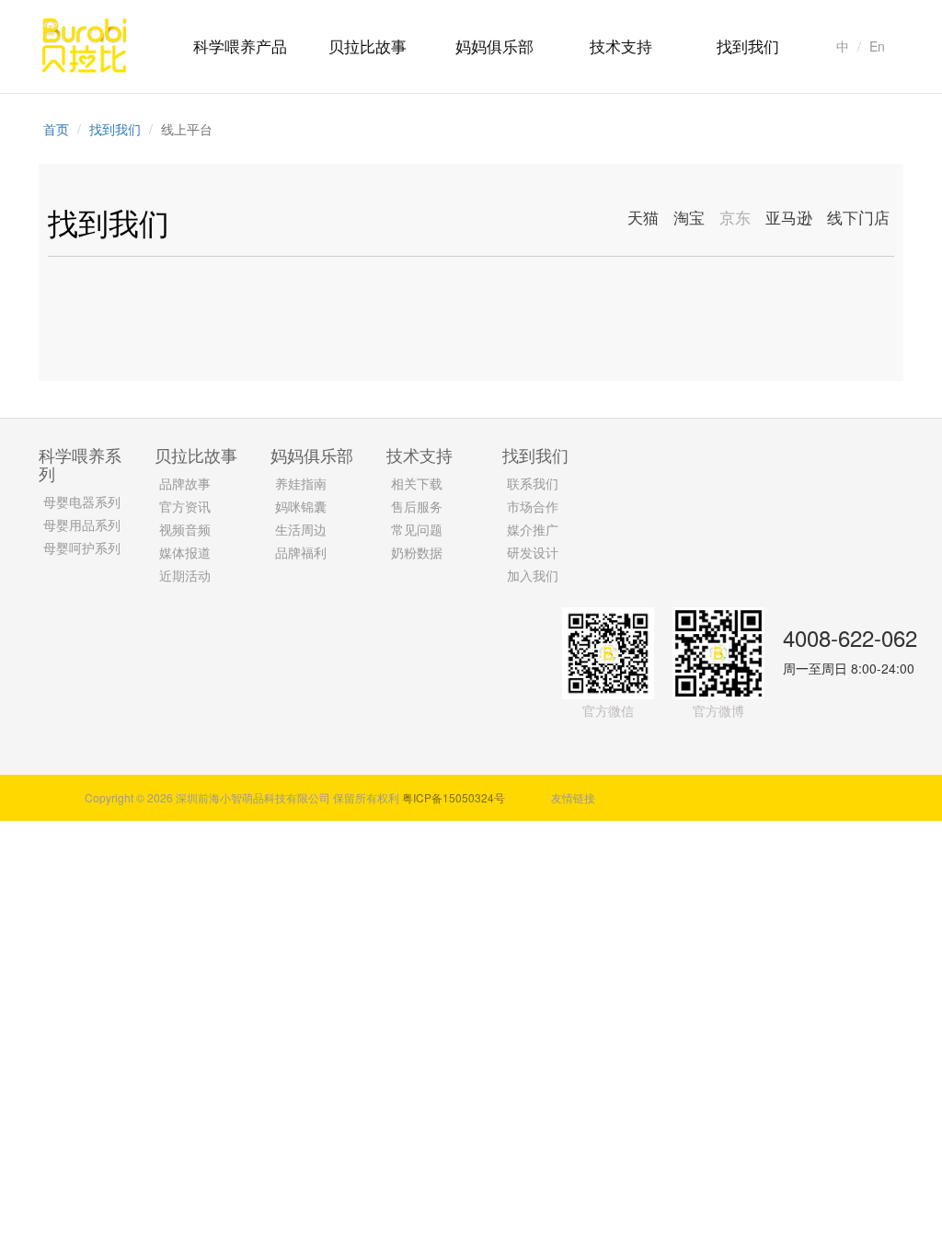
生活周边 (301, 529)
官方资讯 (185, 506)
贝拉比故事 (367, 45)
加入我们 (532, 575)
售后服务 (416, 506)
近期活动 (185, 575)
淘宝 (689, 216)
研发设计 (532, 552)
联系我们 (532, 483)
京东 (735, 216)
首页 (56, 129)
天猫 (643, 216)
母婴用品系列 (82, 524)
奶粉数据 (416, 552)
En (877, 46)
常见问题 (416, 529)
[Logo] (84, 43)
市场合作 (532, 506)
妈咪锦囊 (301, 506)
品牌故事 (185, 483)
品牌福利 (301, 552)
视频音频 (185, 529)
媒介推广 (532, 529)
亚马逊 (788, 216)
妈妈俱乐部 (494, 45)
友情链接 (573, 797)
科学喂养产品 (240, 45)
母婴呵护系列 (82, 547)
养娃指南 (301, 483)
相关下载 (416, 483)
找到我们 (748, 45)
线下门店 (858, 216)
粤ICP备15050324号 (453, 797)
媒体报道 (185, 552)
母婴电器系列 (82, 501)
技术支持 (621, 45)
